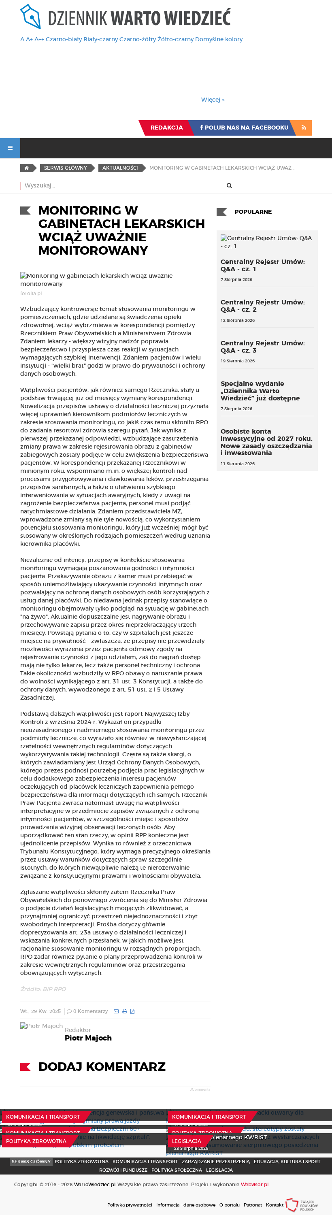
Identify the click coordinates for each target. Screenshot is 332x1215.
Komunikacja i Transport (43, 1117)
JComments (200, 1089)
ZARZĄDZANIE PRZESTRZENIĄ (216, 1162)
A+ (29, 40)
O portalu (229, 1205)
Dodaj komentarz (102, 1067)
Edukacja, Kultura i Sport (287, 1162)
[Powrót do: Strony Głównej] (26, 168)
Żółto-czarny (175, 40)
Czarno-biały (64, 40)
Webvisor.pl (255, 1184)
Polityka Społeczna (176, 1170)
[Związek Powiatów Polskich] (301, 1204)
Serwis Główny (31, 1162)
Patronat (253, 1205)
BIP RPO (54, 989)
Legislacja (186, 1141)
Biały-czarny (100, 40)
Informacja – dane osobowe (185, 1205)
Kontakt (274, 1205)
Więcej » (213, 100)
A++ (39, 40)
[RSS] (304, 128)
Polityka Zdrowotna (202, 1133)
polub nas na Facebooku (246, 128)
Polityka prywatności (129, 1205)
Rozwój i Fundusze (123, 1170)
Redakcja (167, 128)
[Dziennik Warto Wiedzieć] (125, 16)
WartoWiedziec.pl (95, 1184)
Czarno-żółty (137, 40)
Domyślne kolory (219, 40)
